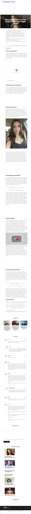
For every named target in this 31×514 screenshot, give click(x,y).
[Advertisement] (15, 9)
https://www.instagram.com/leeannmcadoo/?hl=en (18, 305)
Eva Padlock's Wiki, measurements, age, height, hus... (10, 457)
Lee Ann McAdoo (17, 149)
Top (28, 507)
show (10, 48)
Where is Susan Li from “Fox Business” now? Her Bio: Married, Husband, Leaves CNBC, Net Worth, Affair (15, 328)
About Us (3, 508)
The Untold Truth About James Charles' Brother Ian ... (9, 484)
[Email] (3, 39)
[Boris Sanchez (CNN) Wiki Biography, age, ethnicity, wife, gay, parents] (23, 323)
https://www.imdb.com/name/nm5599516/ (17, 307)
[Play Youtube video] (17, 239)
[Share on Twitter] (3, 35)
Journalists (15, 17)
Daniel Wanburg (14, 25)
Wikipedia (12, 310)
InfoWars (18, 184)
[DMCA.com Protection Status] (6, 507)
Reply (25, 339)
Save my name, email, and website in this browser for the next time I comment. (14, 439)
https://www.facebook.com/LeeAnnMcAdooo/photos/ (18, 302)
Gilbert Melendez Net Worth (10, 495)
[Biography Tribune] (9, 2)
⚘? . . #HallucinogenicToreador (10, 80)
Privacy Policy (6, 508)
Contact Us (9, 508)
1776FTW (9, 373)
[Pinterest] (3, 37)
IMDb (9, 310)
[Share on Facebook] (3, 33)
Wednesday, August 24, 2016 (20, 190)
